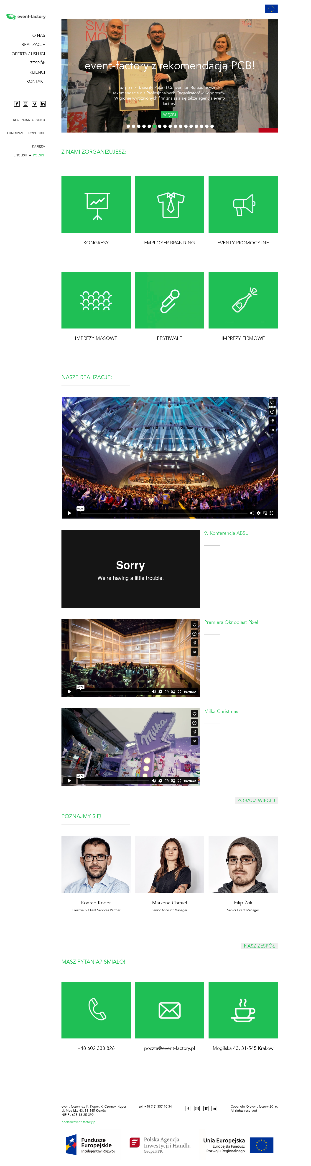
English (20, 155)
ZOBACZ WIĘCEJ (256, 800)
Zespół (37, 63)
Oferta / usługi (28, 54)
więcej (169, 114)
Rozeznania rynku (29, 120)
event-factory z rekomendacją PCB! (170, 65)
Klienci (37, 72)
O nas (38, 35)
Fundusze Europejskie (26, 133)
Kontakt (35, 81)
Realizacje (33, 45)
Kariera (38, 147)
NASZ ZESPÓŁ (259, 946)
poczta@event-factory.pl (78, 1122)
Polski (38, 155)
